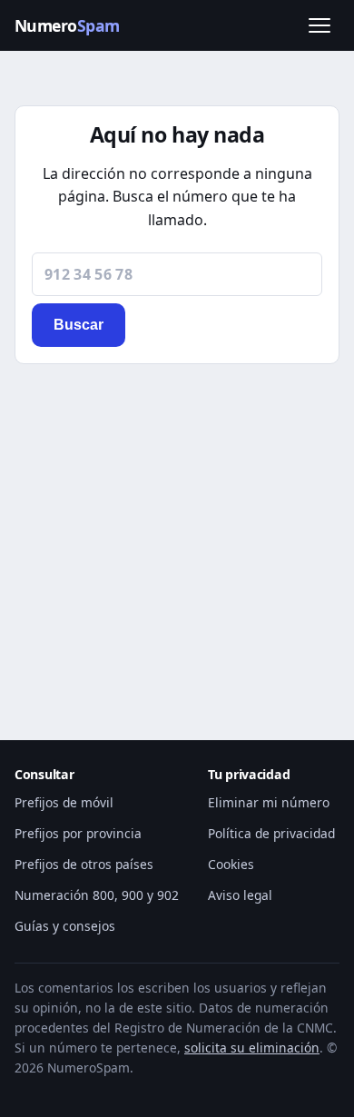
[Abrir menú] (319, 25)
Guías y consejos (65, 925)
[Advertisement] (177, 529)
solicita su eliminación (252, 1047)
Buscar (78, 324)
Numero (67, 25)
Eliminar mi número (268, 802)
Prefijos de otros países (84, 864)
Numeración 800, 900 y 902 (97, 895)
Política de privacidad (271, 833)
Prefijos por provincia (78, 833)
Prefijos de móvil (64, 802)
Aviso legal (240, 895)
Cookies (231, 864)
